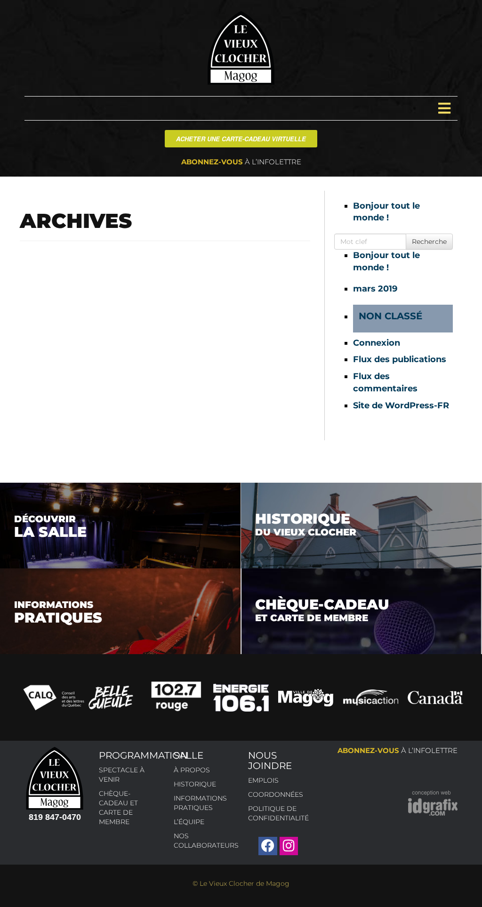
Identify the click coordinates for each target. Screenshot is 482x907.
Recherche (429, 241)
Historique (195, 784)
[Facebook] (267, 846)
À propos (192, 770)
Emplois (263, 780)
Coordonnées (275, 794)
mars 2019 (375, 288)
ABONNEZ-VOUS (241, 161)
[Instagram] (289, 846)
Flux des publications (399, 359)
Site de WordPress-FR (401, 405)
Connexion (376, 343)
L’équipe (189, 822)
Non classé (390, 316)
